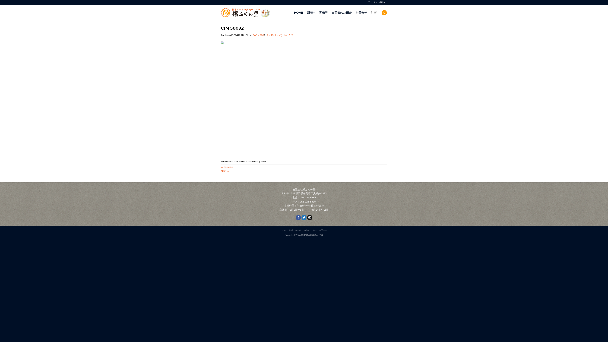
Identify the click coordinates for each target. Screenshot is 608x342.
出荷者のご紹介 (342, 12)
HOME (298, 12)
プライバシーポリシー (377, 2)
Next (225, 170)
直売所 (323, 12)
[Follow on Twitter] (375, 12)
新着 (310, 12)
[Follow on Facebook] (371, 12)
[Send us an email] (309, 217)
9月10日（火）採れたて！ (281, 35)
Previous (227, 166)
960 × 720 (258, 35)
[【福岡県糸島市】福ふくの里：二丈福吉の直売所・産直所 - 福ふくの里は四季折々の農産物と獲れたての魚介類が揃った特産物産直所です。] (252, 13)
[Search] (384, 12)
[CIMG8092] (297, 97)
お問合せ (361, 12)
